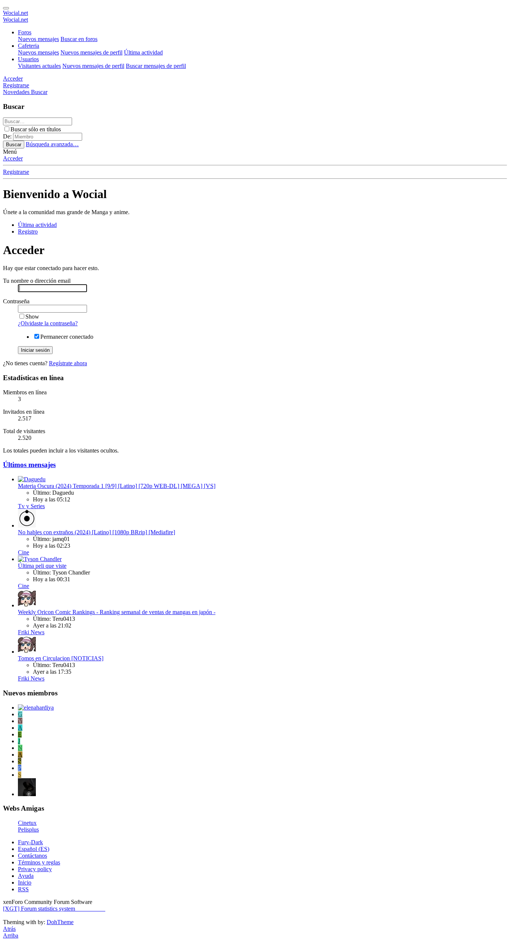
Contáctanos (32, 855)
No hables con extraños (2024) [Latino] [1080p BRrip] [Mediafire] (96, 532)
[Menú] (6, 8)
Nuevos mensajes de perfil (91, 52)
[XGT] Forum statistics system (54, 908)
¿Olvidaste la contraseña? (48, 323)
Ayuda (26, 876)
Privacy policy (35, 869)
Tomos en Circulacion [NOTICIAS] (60, 658)
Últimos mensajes (29, 465)
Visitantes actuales (39, 66)
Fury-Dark (30, 842)
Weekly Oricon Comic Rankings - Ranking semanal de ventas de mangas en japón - (116, 612)
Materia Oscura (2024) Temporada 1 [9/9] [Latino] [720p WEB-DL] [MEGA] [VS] (116, 486)
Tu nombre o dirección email (37, 281)
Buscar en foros (78, 39)
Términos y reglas (39, 862)
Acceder (13, 158)
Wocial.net (15, 13)
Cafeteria (28, 46)
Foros (24, 32)
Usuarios (28, 59)
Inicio (24, 882)
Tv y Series (31, 506)
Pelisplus (28, 829)
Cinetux (27, 823)
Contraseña (16, 301)
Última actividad (143, 52)
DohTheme (60, 922)
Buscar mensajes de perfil (156, 66)
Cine (23, 552)
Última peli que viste (42, 566)
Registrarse (16, 172)
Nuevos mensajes (38, 39)
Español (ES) (33, 849)
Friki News (31, 632)
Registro (28, 231)
